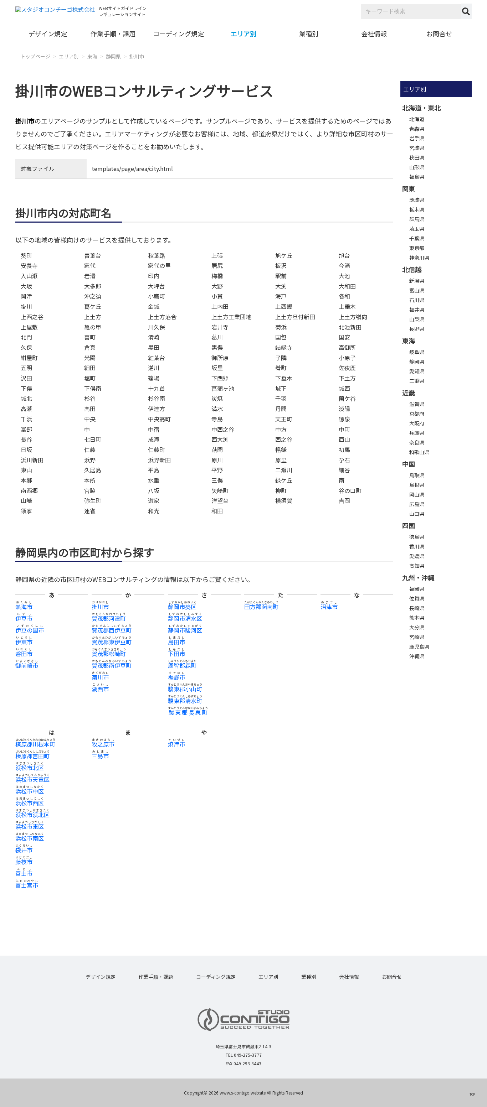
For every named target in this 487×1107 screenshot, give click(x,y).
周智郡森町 (182, 665)
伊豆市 (23, 618)
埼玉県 (416, 228)
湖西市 (100, 689)
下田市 (176, 653)
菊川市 (100, 677)
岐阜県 (416, 351)
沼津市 (329, 606)
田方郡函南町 (261, 606)
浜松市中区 (29, 791)
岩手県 (416, 138)
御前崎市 (26, 665)
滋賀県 (416, 403)
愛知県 (416, 371)
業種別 (308, 33)
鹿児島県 (419, 646)
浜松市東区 (29, 826)
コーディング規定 (178, 33)
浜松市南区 (29, 838)
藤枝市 (23, 861)
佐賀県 (416, 598)
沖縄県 (416, 656)
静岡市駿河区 (185, 630)
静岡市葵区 (182, 606)
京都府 (416, 413)
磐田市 (23, 653)
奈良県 (416, 442)
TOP (472, 1094)
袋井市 (23, 850)
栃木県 (416, 209)
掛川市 (136, 56)
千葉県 (416, 238)
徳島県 (416, 536)
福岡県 (416, 588)
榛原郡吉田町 (32, 756)
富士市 (23, 873)
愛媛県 (416, 556)
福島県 (416, 176)
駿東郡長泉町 (188, 712)
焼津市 (176, 744)
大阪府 (416, 423)
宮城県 (416, 147)
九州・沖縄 (418, 577)
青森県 (416, 128)
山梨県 (416, 319)
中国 (408, 463)
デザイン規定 (48, 33)
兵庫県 (416, 432)
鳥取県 (416, 475)
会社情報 (374, 33)
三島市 (100, 756)
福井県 (416, 309)
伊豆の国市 (29, 630)
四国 (408, 525)
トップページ (35, 56)
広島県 (416, 504)
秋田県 (416, 157)
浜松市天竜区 (32, 779)
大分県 (416, 627)
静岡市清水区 (185, 618)
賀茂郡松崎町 (109, 653)
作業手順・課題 (113, 33)
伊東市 (23, 642)
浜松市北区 (29, 767)
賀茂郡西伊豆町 (112, 630)
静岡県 (113, 56)
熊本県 (416, 617)
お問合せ (439, 33)
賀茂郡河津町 (109, 618)
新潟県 (416, 280)
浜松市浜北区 (32, 814)
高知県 (416, 565)
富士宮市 (26, 885)
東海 (92, 56)
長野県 (416, 328)
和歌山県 (419, 452)
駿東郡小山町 (185, 689)
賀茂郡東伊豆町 (112, 642)
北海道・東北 (421, 107)
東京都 (416, 247)
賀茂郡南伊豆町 (112, 665)
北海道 (416, 119)
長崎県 (416, 608)
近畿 (408, 392)
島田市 (176, 642)
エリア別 (243, 33)
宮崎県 (416, 636)
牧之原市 (103, 744)
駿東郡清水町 (185, 700)
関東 (408, 188)
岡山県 (416, 494)
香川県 (416, 546)
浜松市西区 (29, 803)
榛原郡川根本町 (35, 744)
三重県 (416, 380)
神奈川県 (419, 257)
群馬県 (416, 219)
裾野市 (176, 677)
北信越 (411, 269)
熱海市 (23, 606)
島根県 (416, 484)
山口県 (416, 513)
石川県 (416, 299)
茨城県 (416, 199)
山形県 (416, 167)
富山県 (416, 290)
